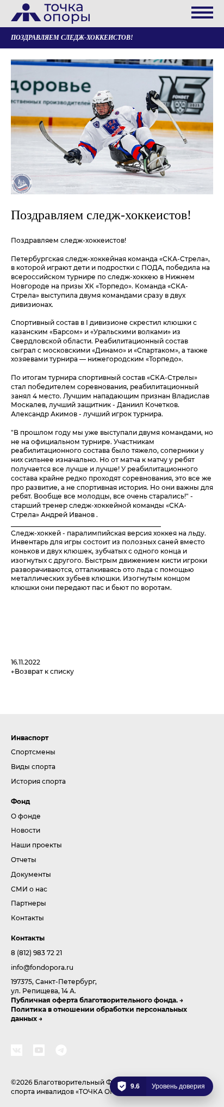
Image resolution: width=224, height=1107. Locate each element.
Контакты (27, 917)
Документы (31, 874)
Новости (25, 830)
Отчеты (23, 859)
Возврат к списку (44, 671)
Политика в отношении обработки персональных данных (99, 1014)
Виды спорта (33, 766)
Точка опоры (50, 13)
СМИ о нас (29, 888)
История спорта (38, 781)
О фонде (26, 815)
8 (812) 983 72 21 (36, 952)
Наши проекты (36, 844)
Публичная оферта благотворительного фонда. (94, 999)
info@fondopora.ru (42, 967)
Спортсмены (33, 751)
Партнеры (28, 903)
